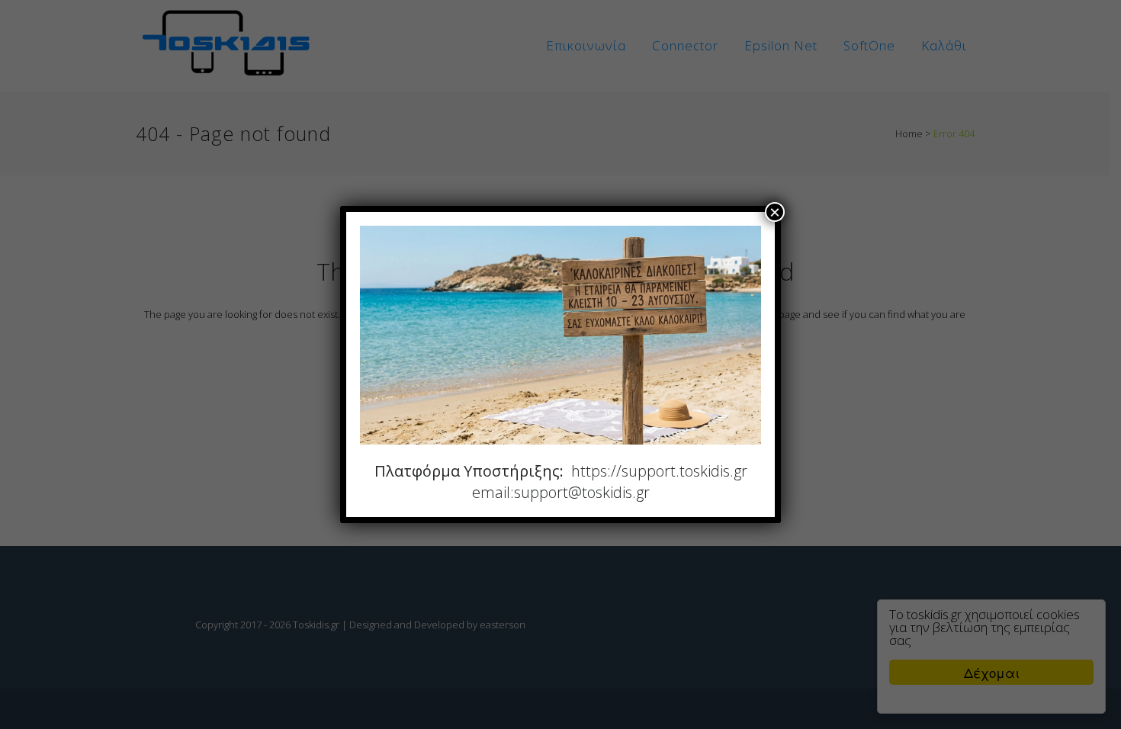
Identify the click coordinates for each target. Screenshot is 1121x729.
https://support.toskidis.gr (659, 471)
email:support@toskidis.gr (561, 492)
